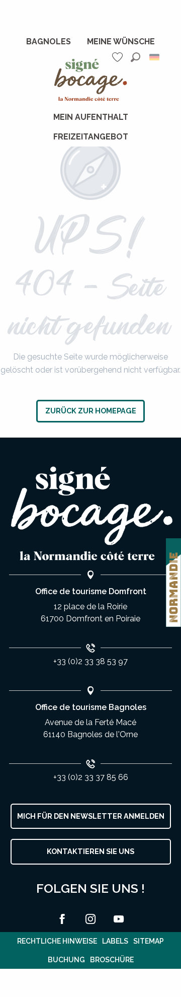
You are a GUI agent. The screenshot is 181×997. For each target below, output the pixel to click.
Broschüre (112, 960)
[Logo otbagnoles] (90, 513)
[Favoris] (119, 57)
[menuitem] (48, 41)
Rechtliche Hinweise (57, 941)
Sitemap (148, 941)
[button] (135, 57)
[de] (155, 57)
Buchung (66, 960)
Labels (115, 941)
